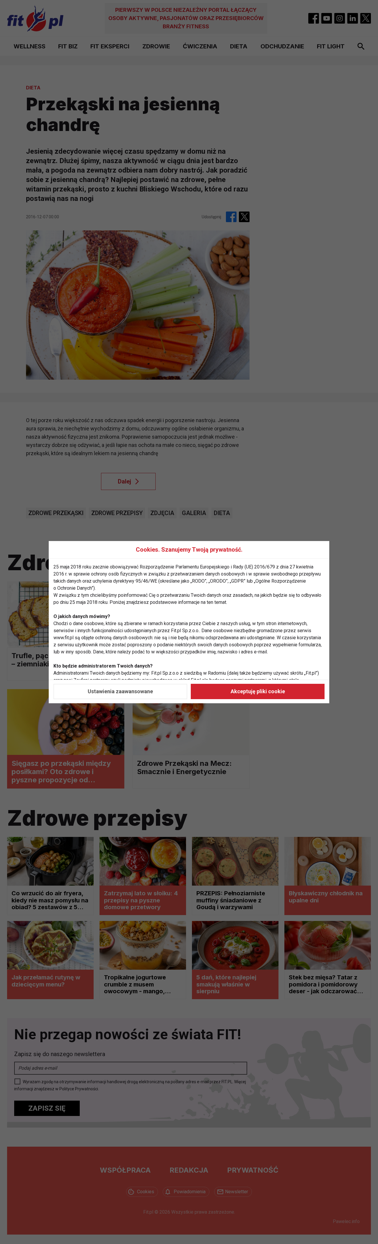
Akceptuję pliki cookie (258, 691)
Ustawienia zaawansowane (120, 691)
